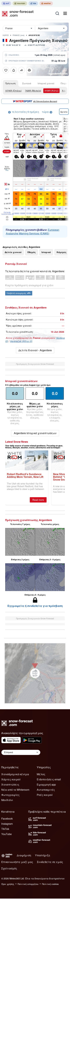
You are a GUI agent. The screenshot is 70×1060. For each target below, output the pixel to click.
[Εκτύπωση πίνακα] (29, 70)
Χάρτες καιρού (11, 779)
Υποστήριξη (42, 855)
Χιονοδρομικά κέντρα (15, 774)
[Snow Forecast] (17, 13)
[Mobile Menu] (65, 13)
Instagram (7, 824)
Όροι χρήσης (7, 884)
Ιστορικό (46, 252)
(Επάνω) (13, 90)
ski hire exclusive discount (45, 101)
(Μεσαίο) (33, 90)
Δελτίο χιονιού (13, 252)
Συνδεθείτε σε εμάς (50, 862)
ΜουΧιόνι (7, 800)
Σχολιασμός (9, 868)
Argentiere (34, 35)
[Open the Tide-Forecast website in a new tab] (33, 3)
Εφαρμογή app (46, 784)
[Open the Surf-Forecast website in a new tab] (6, 3)
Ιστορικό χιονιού (46, 83)
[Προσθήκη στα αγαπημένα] (6, 70)
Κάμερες (61, 252)
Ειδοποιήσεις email (49, 779)
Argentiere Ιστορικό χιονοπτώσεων (35, 433)
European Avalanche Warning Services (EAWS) (32, 231)
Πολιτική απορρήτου (28, 884)
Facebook (7, 818)
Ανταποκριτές (46, 789)
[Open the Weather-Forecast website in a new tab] (46, 3)
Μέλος (41, 774)
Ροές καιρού (45, 795)
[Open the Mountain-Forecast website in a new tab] (20, 3)
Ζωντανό (26, 83)
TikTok (5, 829)
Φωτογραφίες (10, 795)
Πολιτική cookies (50, 884)
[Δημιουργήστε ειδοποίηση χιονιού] (13, 70)
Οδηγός (31, 252)
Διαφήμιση (24, 855)
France (19, 35)
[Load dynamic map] (35, 673)
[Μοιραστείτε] (21, 70)
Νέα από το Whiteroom (15, 789)
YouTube (6, 834)
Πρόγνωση (10, 83)
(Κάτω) (51, 90)
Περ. (7, 170)
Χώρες (6, 35)
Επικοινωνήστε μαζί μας (17, 862)
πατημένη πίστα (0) (21, 341)
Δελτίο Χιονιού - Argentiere (35, 350)
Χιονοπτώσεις (10, 784)
